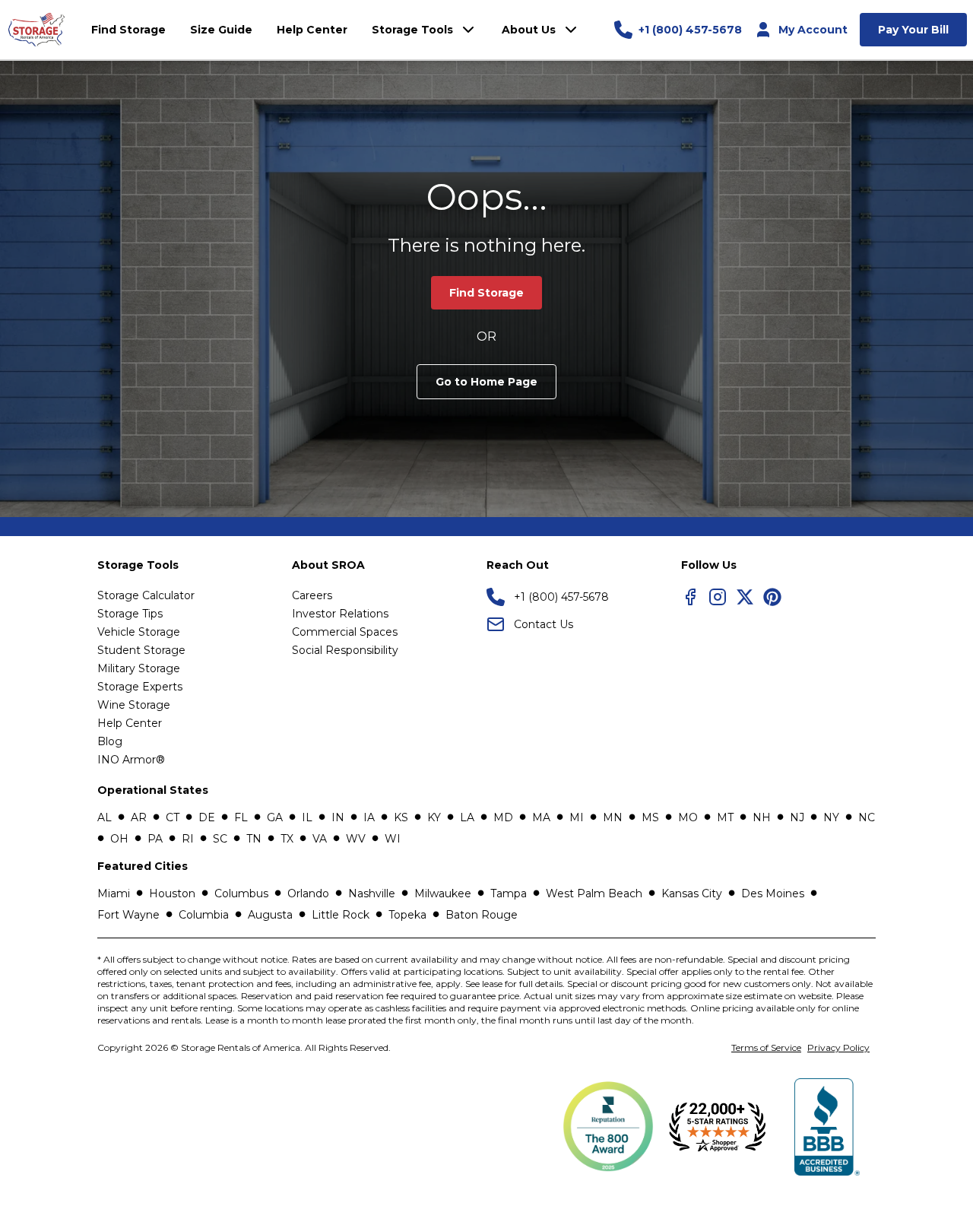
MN (613, 817)
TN (253, 839)
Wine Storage (133, 705)
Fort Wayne (128, 915)
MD (503, 817)
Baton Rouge (481, 915)
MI (576, 817)
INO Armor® (131, 759)
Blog (109, 741)
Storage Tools (412, 29)
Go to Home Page (486, 382)
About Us (529, 29)
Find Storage (486, 293)
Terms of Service (766, 1047)
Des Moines (772, 893)
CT (172, 817)
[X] (745, 597)
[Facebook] (690, 597)
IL (307, 817)
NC (866, 817)
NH (762, 817)
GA (275, 817)
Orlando (308, 893)
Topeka (407, 915)
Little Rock (340, 915)
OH (119, 839)
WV (356, 839)
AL (104, 817)
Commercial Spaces (345, 632)
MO (688, 817)
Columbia (204, 915)
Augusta (270, 915)
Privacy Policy (838, 1047)
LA (467, 817)
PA (155, 839)
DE (206, 817)
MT (725, 817)
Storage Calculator (146, 595)
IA (369, 817)
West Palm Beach (594, 893)
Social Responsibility (345, 650)
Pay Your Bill (913, 29)
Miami (113, 893)
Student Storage (141, 650)
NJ (797, 817)
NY (831, 817)
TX (286, 839)
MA (541, 817)
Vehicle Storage (138, 632)
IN (337, 817)
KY (434, 817)
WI (393, 839)
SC (220, 839)
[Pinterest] (772, 597)
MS (650, 817)
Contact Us (543, 624)
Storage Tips (130, 613)
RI (188, 839)
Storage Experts (139, 686)
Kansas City (691, 893)
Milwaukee (442, 893)
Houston (172, 893)
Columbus (241, 893)
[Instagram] (717, 597)
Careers (312, 595)
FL (241, 817)
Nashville (371, 893)
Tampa (508, 893)
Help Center (129, 723)
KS (401, 817)
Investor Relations (340, 613)
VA (319, 839)
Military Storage (138, 668)
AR (139, 817)
